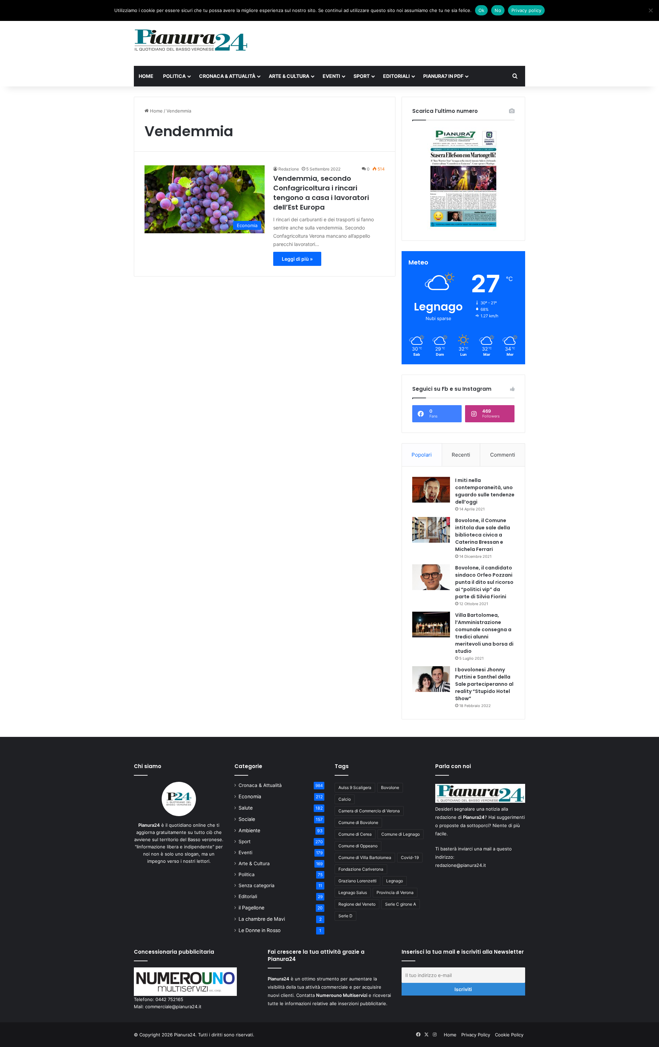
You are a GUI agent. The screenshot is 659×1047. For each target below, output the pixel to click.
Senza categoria (257, 885)
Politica (174, 76)
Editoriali (396, 76)
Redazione (288, 169)
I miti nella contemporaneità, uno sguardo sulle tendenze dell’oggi (485, 491)
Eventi (331, 76)
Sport (362, 76)
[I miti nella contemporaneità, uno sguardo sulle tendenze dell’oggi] (431, 490)
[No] (650, 10)
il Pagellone (251, 907)
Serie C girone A (400, 904)
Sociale (247, 819)
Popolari (422, 454)
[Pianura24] (191, 40)
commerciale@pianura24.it (173, 1006)
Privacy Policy (475, 1034)
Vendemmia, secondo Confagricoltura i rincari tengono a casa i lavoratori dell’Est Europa (321, 193)
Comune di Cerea (355, 834)
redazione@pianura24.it (460, 865)
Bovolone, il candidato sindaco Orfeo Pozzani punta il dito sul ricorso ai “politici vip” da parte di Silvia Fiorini (484, 582)
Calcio (344, 799)
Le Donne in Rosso (260, 930)
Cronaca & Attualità (227, 76)
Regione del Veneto (356, 904)
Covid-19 (410, 857)
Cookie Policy (509, 1034)
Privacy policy (526, 10)
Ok (481, 10)
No (498, 10)
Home (146, 76)
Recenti (461, 454)
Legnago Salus (352, 892)
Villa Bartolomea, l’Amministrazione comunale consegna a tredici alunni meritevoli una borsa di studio (484, 633)
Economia (250, 796)
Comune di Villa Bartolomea (364, 857)
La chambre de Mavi (262, 919)
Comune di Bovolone (358, 822)
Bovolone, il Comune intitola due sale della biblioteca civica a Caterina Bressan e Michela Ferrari (482, 535)
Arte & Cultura (289, 76)
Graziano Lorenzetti (357, 880)
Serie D (345, 915)
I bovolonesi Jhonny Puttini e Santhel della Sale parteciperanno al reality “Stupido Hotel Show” (484, 684)
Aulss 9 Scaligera (354, 787)
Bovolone (390, 787)
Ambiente (249, 830)
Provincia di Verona (395, 892)
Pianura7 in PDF (443, 76)
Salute (246, 808)
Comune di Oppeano (358, 845)
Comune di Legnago (400, 834)
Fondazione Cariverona (360, 869)
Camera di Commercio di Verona (369, 810)
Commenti (502, 454)
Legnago (394, 880)
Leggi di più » (297, 259)
